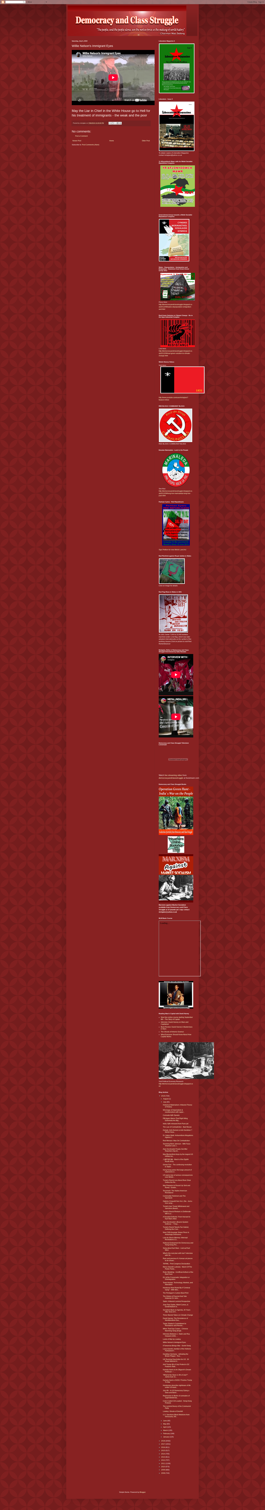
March (165, 1430)
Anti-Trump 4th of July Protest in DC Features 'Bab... (176, 1365)
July (165, 1102)
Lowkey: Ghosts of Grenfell (173, 1411)
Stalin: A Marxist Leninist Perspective (176, 1301)
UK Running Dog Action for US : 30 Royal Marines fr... (176, 1360)
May (165, 1424)
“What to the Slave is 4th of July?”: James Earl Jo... (175, 1376)
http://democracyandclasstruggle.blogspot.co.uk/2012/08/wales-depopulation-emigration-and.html (176, 307)
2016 (163, 1447)
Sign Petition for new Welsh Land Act (172, 550)
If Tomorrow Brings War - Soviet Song (177, 1346)
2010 (163, 1467)
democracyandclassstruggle (171, 778)
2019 (163, 1096)
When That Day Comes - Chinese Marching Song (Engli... (175, 1330)
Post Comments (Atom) (90, 145)
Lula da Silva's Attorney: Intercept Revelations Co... (175, 1239)
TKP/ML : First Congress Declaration (176, 1264)
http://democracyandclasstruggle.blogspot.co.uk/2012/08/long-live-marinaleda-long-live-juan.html (176, 493)
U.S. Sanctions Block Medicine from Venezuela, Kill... (176, 1416)
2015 (163, 1450)
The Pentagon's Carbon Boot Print (175, 1293)
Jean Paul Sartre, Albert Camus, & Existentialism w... (175, 1306)
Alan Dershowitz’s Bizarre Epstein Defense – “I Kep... (175, 1223)
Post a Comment (81, 136)
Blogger (142, 1492)
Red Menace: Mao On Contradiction (176, 1141)
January (166, 1437)
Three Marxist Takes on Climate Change (178, 1315)
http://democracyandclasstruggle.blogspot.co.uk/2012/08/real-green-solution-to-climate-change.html (176, 353)
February (166, 1434)
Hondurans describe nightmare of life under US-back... (177, 1386)
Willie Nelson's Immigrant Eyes (174, 1342)
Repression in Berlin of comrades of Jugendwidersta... (176, 1397)
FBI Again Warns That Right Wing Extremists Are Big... (175, 1119)
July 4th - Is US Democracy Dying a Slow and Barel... (176, 1391)
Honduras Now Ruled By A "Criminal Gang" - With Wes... (176, 1289)
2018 (163, 1441)
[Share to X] (115, 123)
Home (111, 141)
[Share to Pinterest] (120, 123)
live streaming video (173, 775)
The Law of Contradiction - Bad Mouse (177, 1127)
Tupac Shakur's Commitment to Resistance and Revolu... (174, 1324)
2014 (163, 1454)
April (165, 1427)
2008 (163, 1473)
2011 (163, 1463)
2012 (163, 1460)
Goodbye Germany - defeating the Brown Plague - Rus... (175, 1355)
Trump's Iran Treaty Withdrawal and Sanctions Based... (176, 1207)
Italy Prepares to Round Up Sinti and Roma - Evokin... (176, 1186)
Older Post (146, 141)
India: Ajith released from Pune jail (175, 1124)
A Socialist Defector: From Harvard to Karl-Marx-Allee (176, 1218)
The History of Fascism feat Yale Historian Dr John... (175, 1297)
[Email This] (109, 123)
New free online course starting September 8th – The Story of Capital (177, 1018)
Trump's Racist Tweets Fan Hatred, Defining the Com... (176, 1228)
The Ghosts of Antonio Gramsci (172, 1032)
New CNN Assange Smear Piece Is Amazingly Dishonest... (176, 1233)
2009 (163, 1470)
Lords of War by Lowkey (172, 1339)
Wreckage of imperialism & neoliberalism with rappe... (174, 1111)
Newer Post (76, 141)
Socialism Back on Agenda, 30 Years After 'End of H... (176, 1311)
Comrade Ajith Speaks (171, 1115)
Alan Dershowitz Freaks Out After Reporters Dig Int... (175, 1150)
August (166, 1099)
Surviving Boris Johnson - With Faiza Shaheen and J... (176, 1145)
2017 (163, 1444)
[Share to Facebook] (117, 123)
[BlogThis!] (112, 123)
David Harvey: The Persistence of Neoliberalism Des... (175, 1319)
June (165, 1421)
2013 (163, 1457)
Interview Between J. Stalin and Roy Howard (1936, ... (176, 1335)
